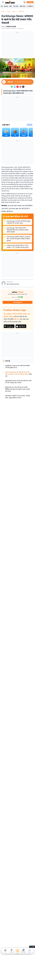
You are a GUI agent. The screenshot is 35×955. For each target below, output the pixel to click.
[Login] (17, 950)
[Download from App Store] (21, 326)
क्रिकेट (6, 316)
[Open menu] (2, 2)
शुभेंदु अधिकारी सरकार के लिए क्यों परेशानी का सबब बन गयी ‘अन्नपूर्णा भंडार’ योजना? (18, 382)
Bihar (14, 11)
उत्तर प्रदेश (15, 6)
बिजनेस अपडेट (22, 314)
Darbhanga (21, 11)
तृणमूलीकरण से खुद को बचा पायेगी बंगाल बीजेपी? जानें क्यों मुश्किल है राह (17, 367)
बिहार (10, 6)
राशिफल (11, 316)
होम (2, 6)
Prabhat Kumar (14, 284)
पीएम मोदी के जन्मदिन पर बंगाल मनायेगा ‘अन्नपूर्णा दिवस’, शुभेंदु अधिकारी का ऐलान (17, 397)
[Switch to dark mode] (24, 2)
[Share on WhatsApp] (12, 87)
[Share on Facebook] (15, 87)
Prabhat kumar (11, 26)
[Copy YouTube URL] (17, 87)
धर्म (28, 314)
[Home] (10, 2)
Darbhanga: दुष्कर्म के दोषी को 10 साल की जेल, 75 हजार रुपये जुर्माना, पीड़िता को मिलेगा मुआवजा (18, 239)
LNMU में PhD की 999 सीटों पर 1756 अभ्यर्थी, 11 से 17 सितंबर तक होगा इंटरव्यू (17, 246)
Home (2, 11)
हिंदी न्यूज (17, 319)
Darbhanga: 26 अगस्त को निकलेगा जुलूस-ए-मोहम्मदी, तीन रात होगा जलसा (19, 222)
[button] (17, 68)
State (8, 11)
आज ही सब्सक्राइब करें (17, 302)
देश (5, 314)
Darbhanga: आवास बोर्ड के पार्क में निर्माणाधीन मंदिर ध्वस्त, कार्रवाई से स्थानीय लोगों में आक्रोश (17, 230)
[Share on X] (23, 87)
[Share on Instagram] (20, 87)
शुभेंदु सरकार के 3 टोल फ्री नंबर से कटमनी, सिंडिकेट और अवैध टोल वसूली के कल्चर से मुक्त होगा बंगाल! (17, 389)
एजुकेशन (8, 314)
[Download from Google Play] (9, 326)
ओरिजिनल (30, 6)
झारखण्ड (6, 6)
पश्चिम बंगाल (22, 6)
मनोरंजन (14, 314)
